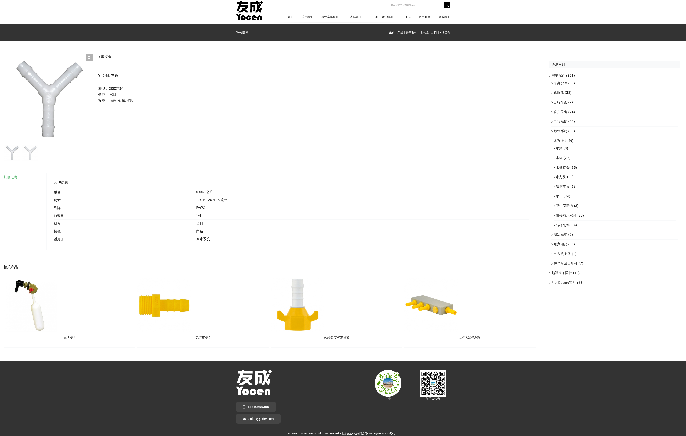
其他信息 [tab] (10, 177)
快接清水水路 (566, 215)
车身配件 (560, 83)
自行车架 (560, 102)
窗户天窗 (560, 112)
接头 (113, 100)
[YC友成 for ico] (249, 3)
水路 (130, 100)
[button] (89, 57)
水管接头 (563, 167)
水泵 (559, 148)
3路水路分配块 (470, 338)
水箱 (559, 158)
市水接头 (69, 338)
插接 (121, 100)
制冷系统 (560, 234)
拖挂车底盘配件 (566, 263)
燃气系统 (560, 131)
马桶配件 (563, 225)
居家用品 (560, 244)
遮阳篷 (559, 93)
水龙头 (561, 177)
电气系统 (560, 121)
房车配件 (558, 75)
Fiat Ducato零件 (563, 283)
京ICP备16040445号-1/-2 (383, 433)
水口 (113, 94)
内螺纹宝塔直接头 (336, 338)
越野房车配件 (561, 273)
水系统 (559, 141)
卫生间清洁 (564, 206)
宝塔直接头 (203, 338)
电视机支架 (562, 254)
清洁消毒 (563, 187)
